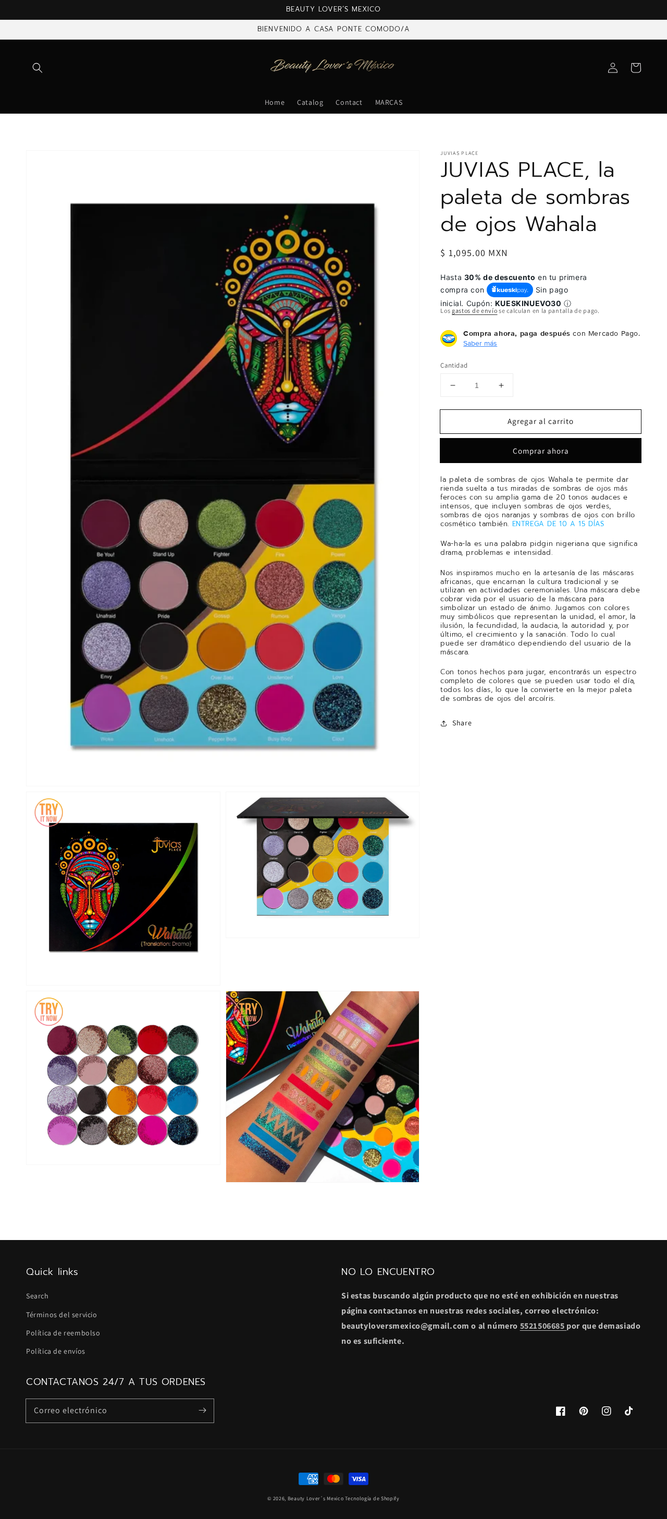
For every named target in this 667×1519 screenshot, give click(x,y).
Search (37, 1296)
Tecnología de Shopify (372, 1498)
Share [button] (462, 722)
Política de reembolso (63, 1333)
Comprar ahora (541, 451)
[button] (37, 67)
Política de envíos (55, 1351)
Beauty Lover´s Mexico (316, 1498)
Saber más (480, 343)
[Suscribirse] (202, 1410)
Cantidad (453, 365)
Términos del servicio (61, 1314)
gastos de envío (475, 311)
